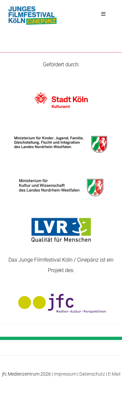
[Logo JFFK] (32, 8)
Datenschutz (92, 374)
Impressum (65, 374)
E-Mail (114, 374)
